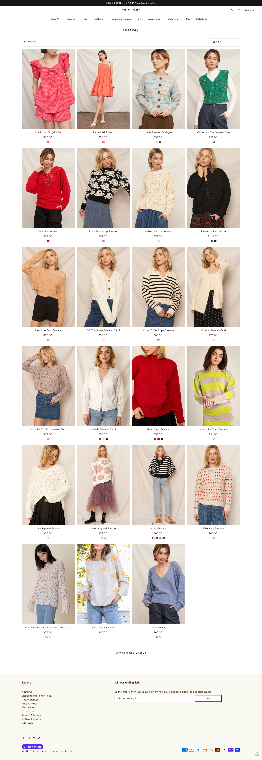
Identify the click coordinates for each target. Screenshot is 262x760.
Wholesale (27, 723)
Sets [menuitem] (140, 18)
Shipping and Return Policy (37, 695)
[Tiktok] (39, 738)
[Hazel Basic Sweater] (158, 386)
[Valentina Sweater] (48, 188)
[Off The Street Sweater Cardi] (103, 287)
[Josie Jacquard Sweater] (103, 485)
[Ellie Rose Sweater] (213, 485)
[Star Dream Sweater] (103, 584)
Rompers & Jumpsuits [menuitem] (122, 18)
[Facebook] (23, 738)
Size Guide (28, 707)
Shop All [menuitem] (55, 18)
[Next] (190, 3)
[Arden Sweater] (158, 485)
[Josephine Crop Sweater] (48, 287)
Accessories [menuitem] (154, 18)
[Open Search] (232, 9)
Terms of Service (31, 715)
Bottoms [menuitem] (99, 18)
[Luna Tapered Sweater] (48, 485)
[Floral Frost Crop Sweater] (103, 188)
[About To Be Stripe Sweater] (158, 287)
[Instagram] (29, 738)
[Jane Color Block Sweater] (213, 386)
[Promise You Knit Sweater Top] (48, 386)
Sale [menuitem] (188, 18)
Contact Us (28, 711)
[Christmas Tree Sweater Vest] (213, 89)
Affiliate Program (31, 719)
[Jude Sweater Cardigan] (158, 89)
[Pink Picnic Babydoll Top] (48, 89)
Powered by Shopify (61, 751)
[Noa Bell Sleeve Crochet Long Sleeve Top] (48, 584)
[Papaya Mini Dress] (103, 89)
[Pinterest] (34, 738)
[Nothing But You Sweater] (158, 188)
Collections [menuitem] (201, 18)
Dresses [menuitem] (71, 18)
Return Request (30, 699)
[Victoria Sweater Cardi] (213, 287)
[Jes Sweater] (158, 584)
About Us (27, 691)
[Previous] (71, 3)
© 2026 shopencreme (34, 751)
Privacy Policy (30, 703)
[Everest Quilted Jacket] (213, 188)
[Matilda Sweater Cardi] (103, 386)
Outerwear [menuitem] (173, 18)
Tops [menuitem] (84, 18)
